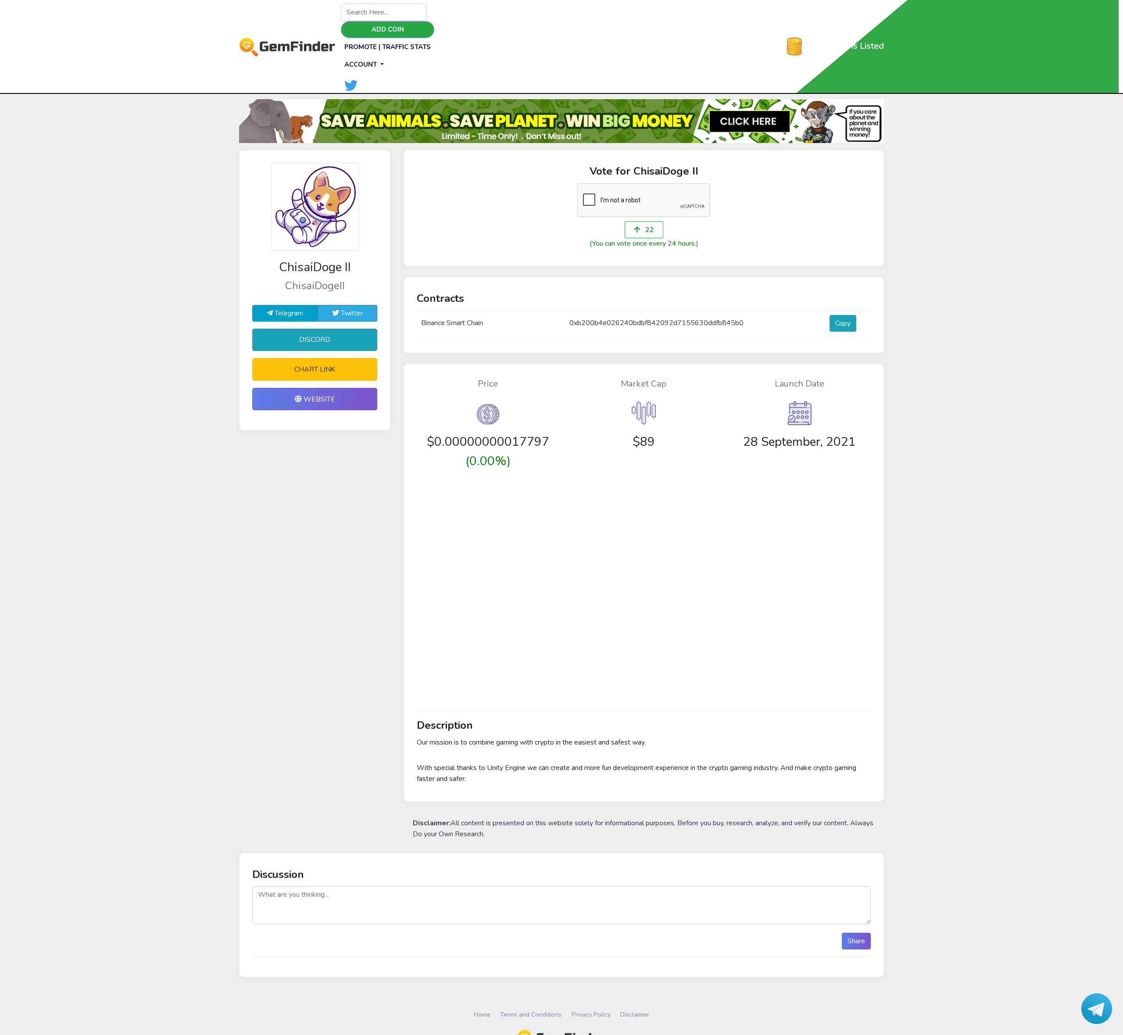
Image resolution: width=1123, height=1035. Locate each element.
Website (318, 399)
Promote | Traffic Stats (387, 47)
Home (482, 1014)
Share (856, 941)
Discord (314, 339)
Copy (843, 323)
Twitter (351, 313)
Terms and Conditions (531, 1014)
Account (361, 64)
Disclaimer (634, 1014)
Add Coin (388, 29)
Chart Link (314, 369)
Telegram (288, 313)
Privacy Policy (591, 1014)
